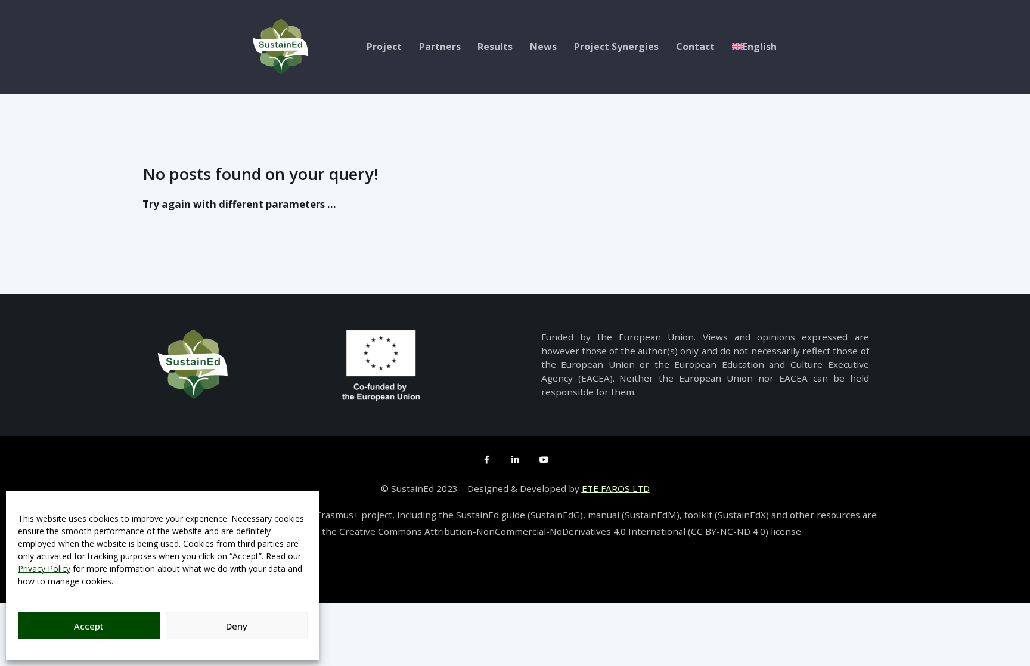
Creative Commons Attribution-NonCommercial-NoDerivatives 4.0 (483, 531)
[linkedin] (515, 459)
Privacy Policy (44, 568)
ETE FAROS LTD (616, 488)
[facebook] (486, 459)
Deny (236, 626)
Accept (89, 626)
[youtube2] (543, 459)
